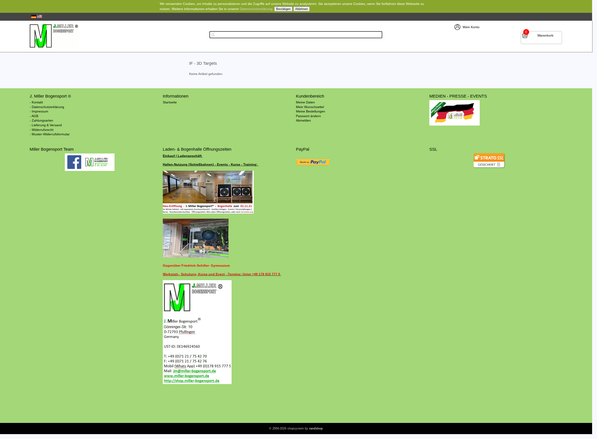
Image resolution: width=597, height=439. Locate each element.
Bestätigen (283, 9)
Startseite (170, 102)
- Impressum (39, 111)
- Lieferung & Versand (46, 125)
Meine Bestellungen (310, 111)
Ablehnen (301, 9)
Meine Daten (305, 102)
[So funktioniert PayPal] (313, 166)
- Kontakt (36, 102)
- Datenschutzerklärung (47, 107)
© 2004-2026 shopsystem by (296, 428)
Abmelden (303, 120)
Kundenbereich (310, 96)
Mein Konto (471, 27)
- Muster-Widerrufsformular (50, 134)
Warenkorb (545, 35)
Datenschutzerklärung (256, 9)
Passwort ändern (308, 116)
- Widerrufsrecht (41, 130)
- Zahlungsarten (41, 120)
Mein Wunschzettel (310, 107)
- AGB (34, 116)
